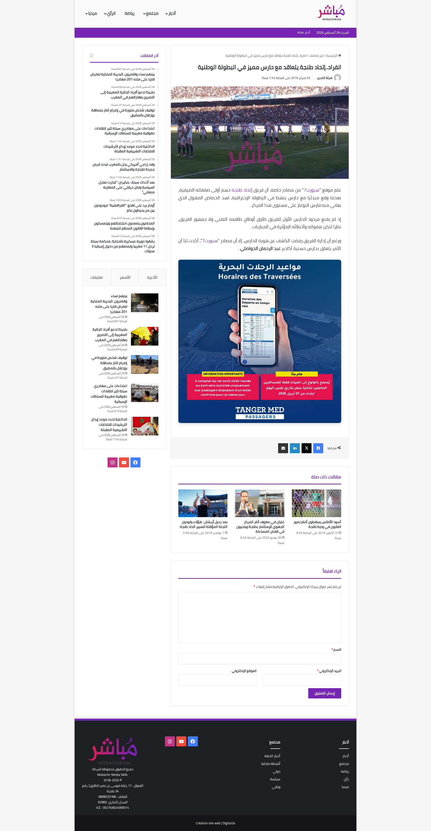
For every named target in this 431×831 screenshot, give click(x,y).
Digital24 (229, 823)
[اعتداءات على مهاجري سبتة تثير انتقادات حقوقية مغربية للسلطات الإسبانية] (144, 392)
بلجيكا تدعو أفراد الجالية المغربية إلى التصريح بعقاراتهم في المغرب (110, 334)
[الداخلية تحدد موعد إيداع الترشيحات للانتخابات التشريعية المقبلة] (144, 426)
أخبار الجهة (272, 756)
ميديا (92, 13)
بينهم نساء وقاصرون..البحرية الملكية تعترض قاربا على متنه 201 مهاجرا (109, 304)
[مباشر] (332, 13)
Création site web (208, 823)
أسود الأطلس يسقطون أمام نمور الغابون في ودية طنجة (317, 524)
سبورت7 (311, 190)
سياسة (275, 779)
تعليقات (97, 277)
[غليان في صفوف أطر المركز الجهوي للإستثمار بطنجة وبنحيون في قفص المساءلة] (259, 503)
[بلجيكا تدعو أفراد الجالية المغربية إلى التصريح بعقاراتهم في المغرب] (144, 336)
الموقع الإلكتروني (244, 671)
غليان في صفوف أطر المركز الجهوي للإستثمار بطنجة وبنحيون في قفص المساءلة (260, 527)
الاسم (336, 649)
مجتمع (152, 13)
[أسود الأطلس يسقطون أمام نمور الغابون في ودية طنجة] (316, 503)
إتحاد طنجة (242, 190)
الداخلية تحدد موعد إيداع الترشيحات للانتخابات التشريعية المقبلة (109, 424)
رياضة (130, 13)
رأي (346, 779)
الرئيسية (332, 55)
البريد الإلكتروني (329, 671)
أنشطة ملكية (270, 763)
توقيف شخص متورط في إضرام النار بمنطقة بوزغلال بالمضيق (109, 362)
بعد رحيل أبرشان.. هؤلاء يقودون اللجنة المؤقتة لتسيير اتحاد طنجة (203, 524)
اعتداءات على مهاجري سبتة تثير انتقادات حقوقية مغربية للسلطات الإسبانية (109, 394)
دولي (276, 771)
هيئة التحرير (324, 78)
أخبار (172, 13)
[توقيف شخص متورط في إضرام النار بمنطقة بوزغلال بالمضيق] (144, 364)
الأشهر (125, 277)
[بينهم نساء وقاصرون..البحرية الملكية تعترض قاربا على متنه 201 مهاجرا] (144, 302)
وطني (276, 787)
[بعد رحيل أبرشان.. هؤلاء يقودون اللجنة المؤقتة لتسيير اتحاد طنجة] (203, 503)
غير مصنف (316, 55)
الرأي (111, 13)
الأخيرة (152, 277)
